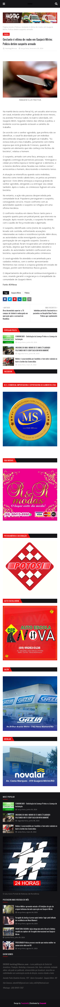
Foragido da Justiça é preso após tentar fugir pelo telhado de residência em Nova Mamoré (35, 919)
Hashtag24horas (11, 48)
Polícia (17, 27)
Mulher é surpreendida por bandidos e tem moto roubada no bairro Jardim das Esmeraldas (36, 360)
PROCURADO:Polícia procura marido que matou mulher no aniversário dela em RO (35, 944)
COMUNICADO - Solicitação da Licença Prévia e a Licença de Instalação (36, 338)
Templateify (25, 1003)
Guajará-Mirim (16, 293)
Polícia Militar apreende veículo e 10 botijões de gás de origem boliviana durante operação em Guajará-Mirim (34, 908)
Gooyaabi (43, 1003)
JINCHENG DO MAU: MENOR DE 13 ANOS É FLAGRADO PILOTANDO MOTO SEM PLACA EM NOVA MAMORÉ (32, 349)
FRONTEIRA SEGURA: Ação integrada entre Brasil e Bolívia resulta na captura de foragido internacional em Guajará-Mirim (35, 931)
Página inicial (8, 27)
